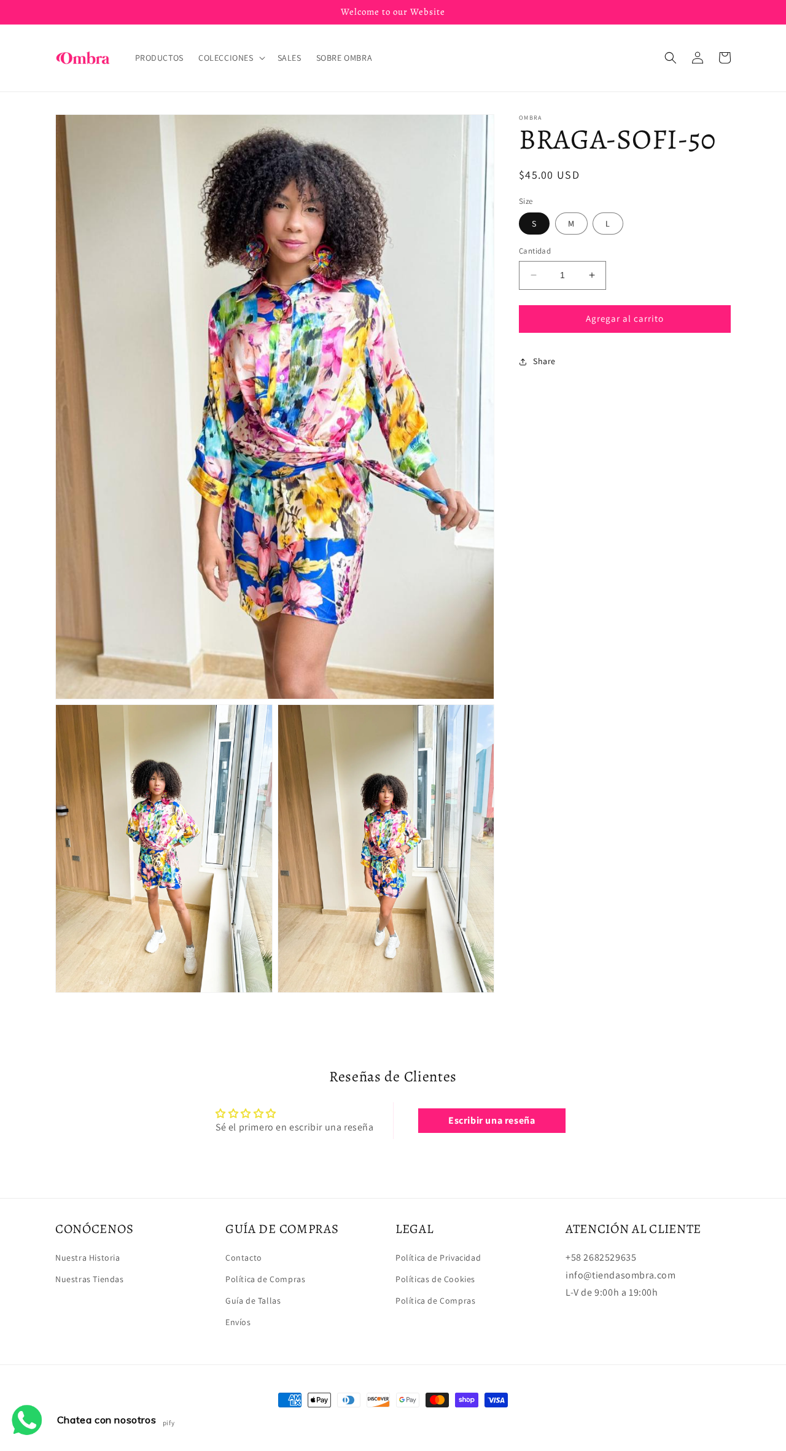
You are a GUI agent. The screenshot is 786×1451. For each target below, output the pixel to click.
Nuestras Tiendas (89, 1279)
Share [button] (544, 361)
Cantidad (535, 251)
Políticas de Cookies (435, 1279)
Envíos (238, 1322)
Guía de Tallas (253, 1300)
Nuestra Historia (87, 1257)
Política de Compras (265, 1279)
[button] (230, 58)
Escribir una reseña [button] (491, 1120)
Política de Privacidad (438, 1257)
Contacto (243, 1257)
